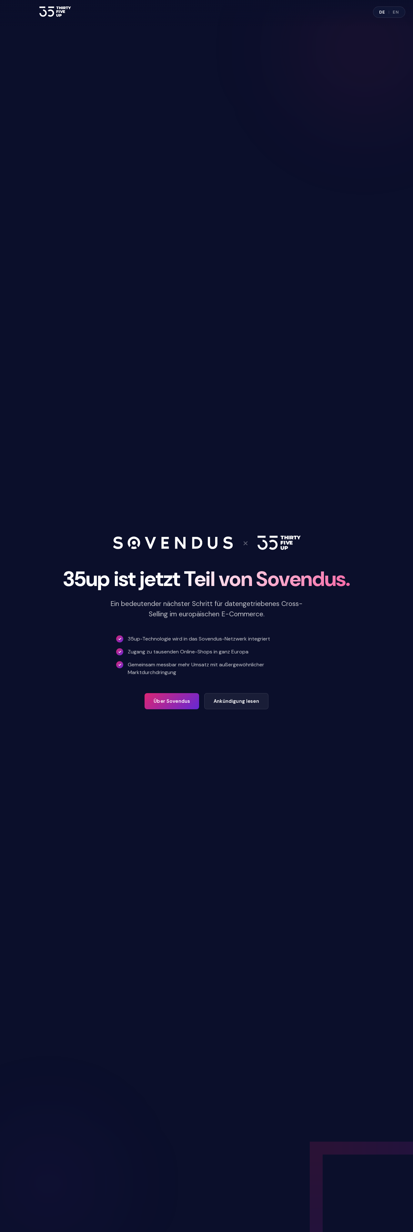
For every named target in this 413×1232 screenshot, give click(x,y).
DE (382, 12)
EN (396, 12)
